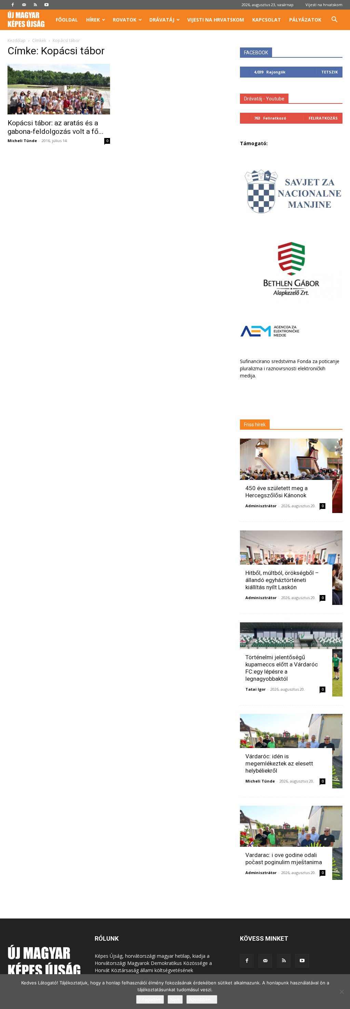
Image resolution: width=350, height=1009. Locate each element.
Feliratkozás (323, 118)
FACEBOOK (256, 52)
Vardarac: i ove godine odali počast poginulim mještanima (283, 859)
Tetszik (329, 71)
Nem (175, 999)
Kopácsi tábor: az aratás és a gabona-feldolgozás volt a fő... (56, 127)
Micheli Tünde (22, 140)
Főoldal (67, 19)
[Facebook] (13, 5)
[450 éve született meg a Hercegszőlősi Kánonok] (291, 476)
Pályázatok (305, 19)
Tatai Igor (255, 689)
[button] (334, 20)
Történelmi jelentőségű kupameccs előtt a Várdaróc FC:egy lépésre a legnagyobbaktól (281, 668)
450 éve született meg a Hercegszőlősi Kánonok (276, 492)
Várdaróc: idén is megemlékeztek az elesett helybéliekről (279, 763)
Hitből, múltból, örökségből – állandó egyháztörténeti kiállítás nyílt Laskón (282, 580)
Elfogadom (150, 999)
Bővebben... (202, 999)
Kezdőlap (17, 40)
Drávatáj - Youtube (264, 98)
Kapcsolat (266, 19)
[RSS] (35, 5)
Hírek (93, 19)
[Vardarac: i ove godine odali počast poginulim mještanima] (291, 843)
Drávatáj (161, 19)
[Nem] (341, 991)
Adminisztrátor (261, 505)
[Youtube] (46, 5)
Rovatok (124, 19)
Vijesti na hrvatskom (324, 4)
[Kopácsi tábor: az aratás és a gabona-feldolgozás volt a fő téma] (59, 89)
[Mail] (24, 5)
